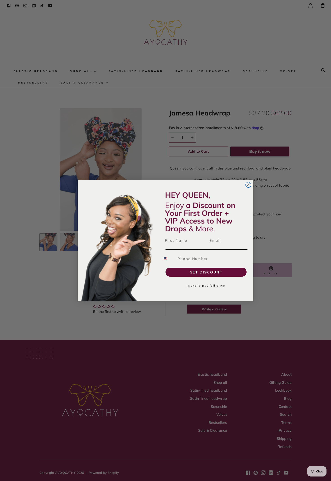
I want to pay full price (205, 285)
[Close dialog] (248, 184)
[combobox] (168, 258)
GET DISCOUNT (206, 272)
